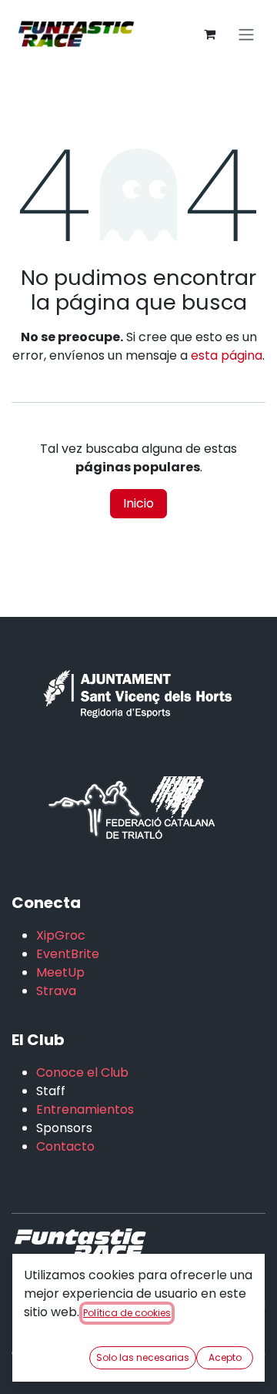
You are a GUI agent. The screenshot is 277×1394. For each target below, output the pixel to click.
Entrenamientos (85, 1109)
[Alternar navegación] (246, 34)
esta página (226, 355)
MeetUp (60, 972)
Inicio (138, 503)
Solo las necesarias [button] (142, 1357)
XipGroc (60, 935)
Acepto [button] (225, 1357)
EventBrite (67, 954)
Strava (56, 991)
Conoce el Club (82, 1072)
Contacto (65, 1146)
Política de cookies (127, 1312)
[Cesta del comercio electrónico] (209, 33)
